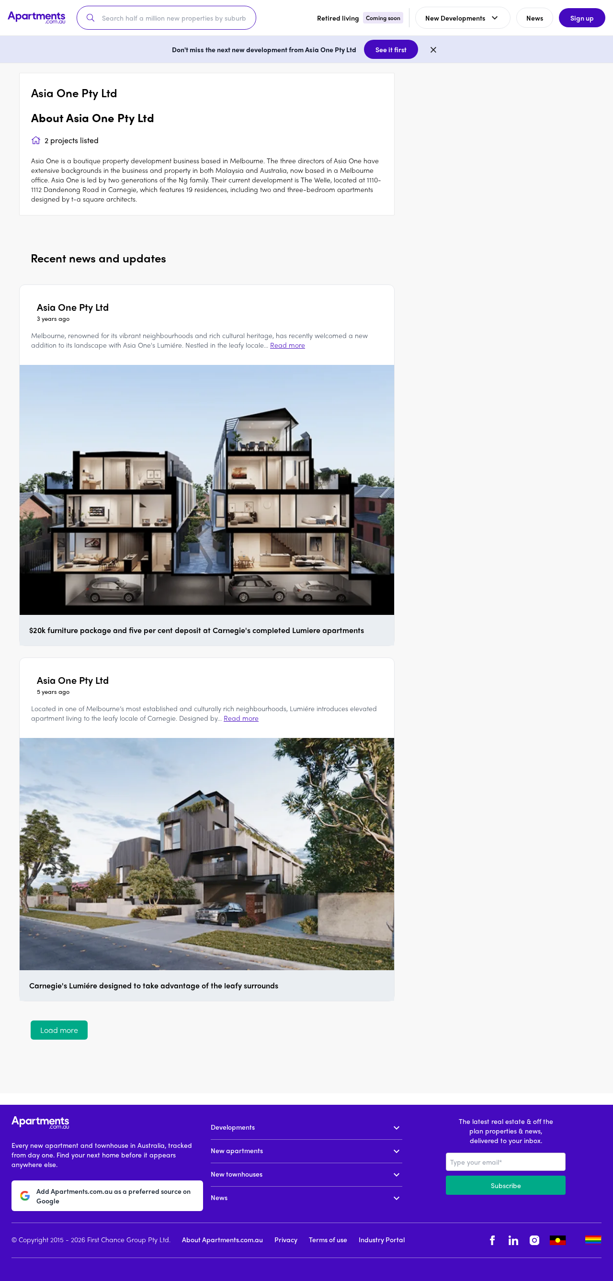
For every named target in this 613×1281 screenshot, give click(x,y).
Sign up (582, 18)
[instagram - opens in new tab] (534, 1241)
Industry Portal (382, 1239)
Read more (287, 345)
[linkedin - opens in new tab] (513, 1241)
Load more (59, 1029)
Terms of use (328, 1239)
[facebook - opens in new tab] (492, 1241)
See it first (391, 49)
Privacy (285, 1239)
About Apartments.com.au (222, 1239)
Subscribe (506, 1185)
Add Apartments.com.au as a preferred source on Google (113, 1195)
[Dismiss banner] (433, 49)
